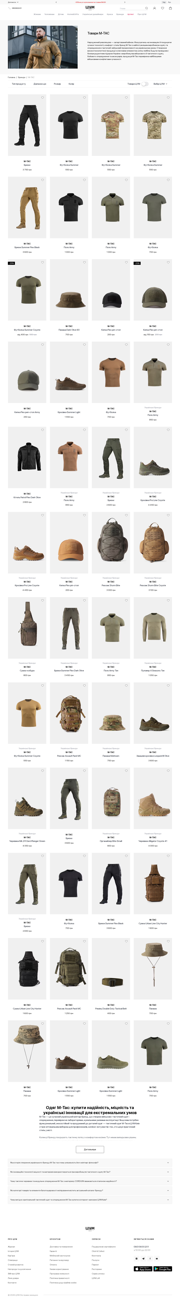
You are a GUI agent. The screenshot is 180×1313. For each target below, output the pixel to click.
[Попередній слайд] (56, 2)
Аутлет (130, 14)
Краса (110, 14)
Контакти (12, 1283)
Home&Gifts (73, 14)
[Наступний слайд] (125, 2)
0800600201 (17, 8)
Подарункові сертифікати (104, 1247)
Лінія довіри (13, 1278)
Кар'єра (11, 1256)
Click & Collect (98, 1251)
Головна (11, 77)
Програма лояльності (59, 1274)
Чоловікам (49, 14)
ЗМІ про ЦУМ (14, 1274)
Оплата (53, 1265)
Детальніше (90, 1149)
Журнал (11, 1247)
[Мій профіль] (154, 8)
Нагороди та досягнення (19, 1269)
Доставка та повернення (61, 1247)
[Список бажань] (162, 8)
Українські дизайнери (93, 14)
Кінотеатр (96, 1256)
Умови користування (59, 1269)
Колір (71, 84)
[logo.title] (90, 1229)
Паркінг (95, 1265)
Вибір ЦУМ (159, 84)
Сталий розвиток (15, 1265)
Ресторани (97, 1269)
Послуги (95, 1260)
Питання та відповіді (59, 1260)
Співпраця (12, 1260)
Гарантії (53, 1251)
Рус (169, 2)
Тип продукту (19, 84)
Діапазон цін (40, 84)
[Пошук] (146, 8)
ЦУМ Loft (96, 1278)
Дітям (61, 14)
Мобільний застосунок (60, 1256)
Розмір (57, 84)
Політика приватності (59, 1278)
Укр (164, 2)
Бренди (120, 14)
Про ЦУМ (142, 14)
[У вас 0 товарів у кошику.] (170, 8)
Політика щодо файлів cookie (63, 1283)
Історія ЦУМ (13, 1251)
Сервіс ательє (98, 1274)
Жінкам (37, 14)
